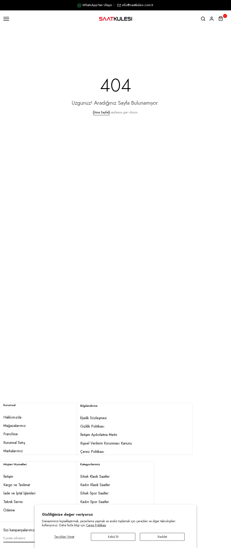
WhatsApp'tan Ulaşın (97, 4)
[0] (220, 18)
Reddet (162, 536)
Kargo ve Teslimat (16, 484)
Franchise (10, 434)
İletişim (8, 476)
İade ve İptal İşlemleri (19, 493)
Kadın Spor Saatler (94, 501)
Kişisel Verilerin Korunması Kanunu (106, 443)
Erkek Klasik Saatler (95, 476)
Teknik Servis (13, 501)
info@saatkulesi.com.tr (137, 4)
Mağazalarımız (14, 425)
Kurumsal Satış (14, 442)
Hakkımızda (12, 417)
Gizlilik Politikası (92, 426)
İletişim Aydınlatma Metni (98, 434)
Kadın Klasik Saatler (95, 484)
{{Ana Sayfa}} (101, 112)
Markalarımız (13, 451)
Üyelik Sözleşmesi (93, 418)
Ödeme (9, 510)
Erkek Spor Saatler (94, 493)
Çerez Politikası (96, 525)
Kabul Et (113, 536)
